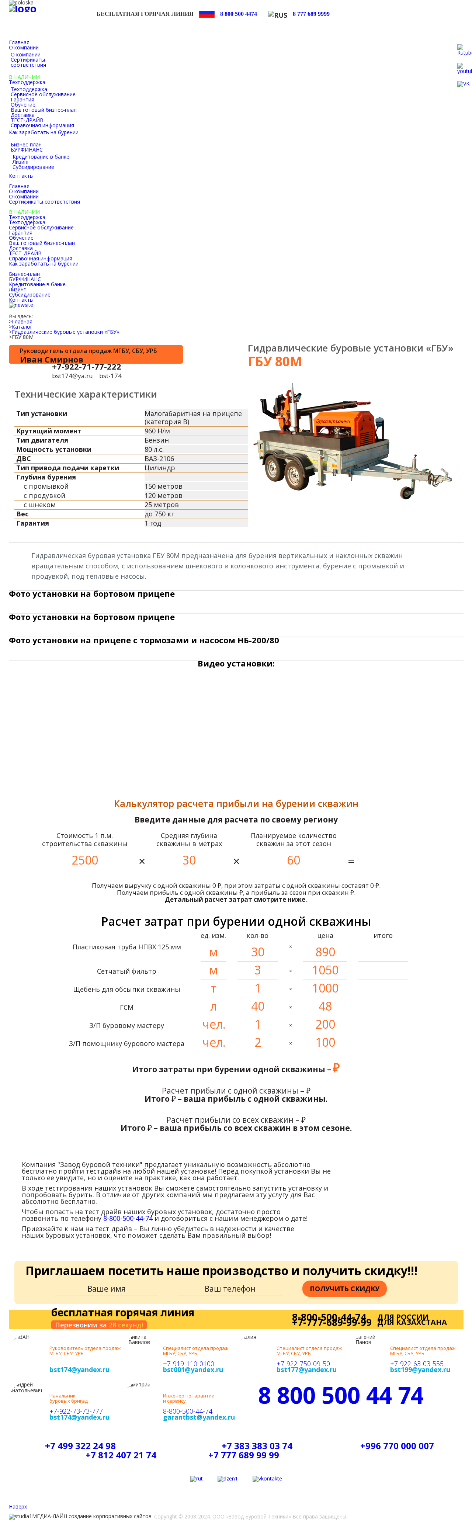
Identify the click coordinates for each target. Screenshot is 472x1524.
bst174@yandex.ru (79, 1369)
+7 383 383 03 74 (257, 1445)
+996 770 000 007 (397, 1445)
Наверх (18, 1506)
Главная (22, 321)
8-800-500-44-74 (128, 1218)
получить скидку (344, 1288)
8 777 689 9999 (311, 14)
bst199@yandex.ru (420, 1369)
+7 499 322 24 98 (80, 1445)
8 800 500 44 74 (341, 1395)
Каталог (22, 326)
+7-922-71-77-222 (86, 366)
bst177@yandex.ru (307, 1369)
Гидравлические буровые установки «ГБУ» (65, 332)
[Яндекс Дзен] (228, 1479)
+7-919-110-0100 (188, 1363)
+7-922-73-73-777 (76, 1411)
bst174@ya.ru (72, 375)
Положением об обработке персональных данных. (380, 1500)
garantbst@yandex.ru (199, 1417)
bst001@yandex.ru (193, 1369)
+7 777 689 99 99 (243, 1454)
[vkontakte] (267, 1479)
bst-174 (110, 375)
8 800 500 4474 (238, 14)
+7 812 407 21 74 (121, 1454)
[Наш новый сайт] (21, 305)
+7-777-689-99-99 (332, 1322)
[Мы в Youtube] (196, 1479)
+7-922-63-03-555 (417, 1363)
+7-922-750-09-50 (303, 1363)
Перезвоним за (99, 1324)
